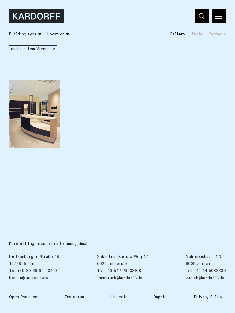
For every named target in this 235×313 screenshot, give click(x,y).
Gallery (177, 34)
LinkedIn (119, 297)
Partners (217, 34)
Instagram (75, 297)
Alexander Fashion (32, 88)
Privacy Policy (208, 297)
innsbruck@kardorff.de (119, 278)
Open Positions (24, 297)
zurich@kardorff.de (205, 278)
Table (197, 34)
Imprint (160, 297)
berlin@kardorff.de (28, 278)
